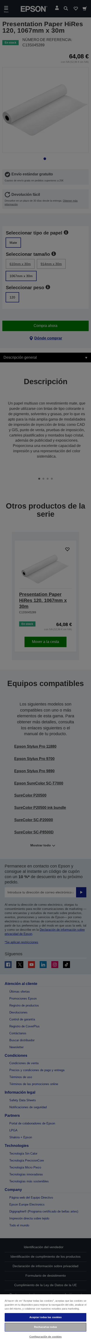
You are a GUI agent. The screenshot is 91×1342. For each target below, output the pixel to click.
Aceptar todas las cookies (45, 1317)
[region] (45, 1318)
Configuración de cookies (45, 1336)
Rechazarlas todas (45, 1327)
